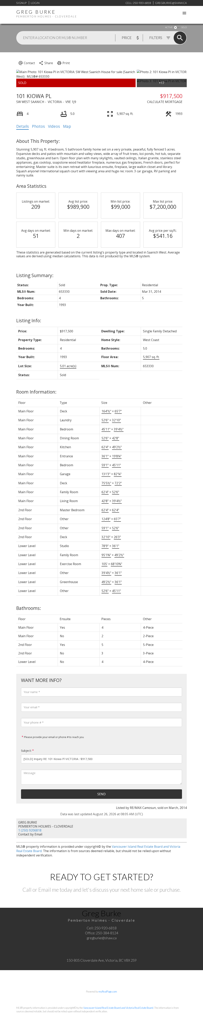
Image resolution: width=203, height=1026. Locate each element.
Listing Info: (28, 320)
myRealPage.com (108, 991)
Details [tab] (22, 126)
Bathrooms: (28, 608)
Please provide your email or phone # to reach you (53, 737)
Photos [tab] (38, 126)
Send (101, 794)
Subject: (26, 750)
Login (35, 3)
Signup (21, 3)
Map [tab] (67, 126)
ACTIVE (168, 27)
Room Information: (36, 392)
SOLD (184, 27)
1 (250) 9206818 (29, 830)
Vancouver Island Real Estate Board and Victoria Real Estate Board (118, 1007)
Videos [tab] (54, 126)
